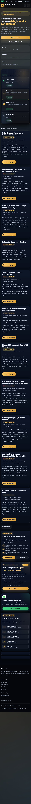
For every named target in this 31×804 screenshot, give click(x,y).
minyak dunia (6, 141)
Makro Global (4, 687)
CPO (7, 352)
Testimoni (22, 557)
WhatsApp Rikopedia (6, 700)
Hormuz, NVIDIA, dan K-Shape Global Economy (14, 207)
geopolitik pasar (15, 139)
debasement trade (18, 176)
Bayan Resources (7, 388)
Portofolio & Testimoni (15, 41)
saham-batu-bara (7, 463)
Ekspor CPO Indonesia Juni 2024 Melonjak (15, 346)
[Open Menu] (28, 5)
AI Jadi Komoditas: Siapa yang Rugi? (14, 491)
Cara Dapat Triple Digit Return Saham (13, 419)
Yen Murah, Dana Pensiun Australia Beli (12, 273)
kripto (9, 178)
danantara (5, 461)
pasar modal (23, 212)
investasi (22, 139)
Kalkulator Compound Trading (14, 242)
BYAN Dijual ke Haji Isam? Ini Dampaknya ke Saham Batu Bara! (15, 382)
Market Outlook (4, 682)
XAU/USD (5, 317)
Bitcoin (4, 176)
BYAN (13, 388)
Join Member (8, 557)
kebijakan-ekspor (13, 461)
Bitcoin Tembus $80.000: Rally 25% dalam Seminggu (14, 170)
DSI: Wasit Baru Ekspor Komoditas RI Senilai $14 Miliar (14, 455)
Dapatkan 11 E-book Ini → (15, 588)
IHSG (12, 212)
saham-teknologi (15, 499)
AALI (4, 352)
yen (12, 281)
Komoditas (3, 689)
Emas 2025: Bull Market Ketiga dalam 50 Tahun (14, 310)
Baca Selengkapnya (9, 162)
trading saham (13, 141)
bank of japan (6, 279)
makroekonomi (6, 281)
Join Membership (15, 37)
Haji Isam (5, 390)
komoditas (15, 315)
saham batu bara (12, 390)
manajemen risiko (20, 424)
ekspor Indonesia (13, 352)
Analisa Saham (4, 684)
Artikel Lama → (6, 526)
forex (19, 279)
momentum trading (7, 426)
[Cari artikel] (25, 5)
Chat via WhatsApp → (15, 608)
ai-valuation (6, 497)
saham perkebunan (7, 354)
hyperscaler (13, 497)
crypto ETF (10, 176)
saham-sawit (15, 463)
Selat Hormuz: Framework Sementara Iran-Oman (12, 134)
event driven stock (21, 388)
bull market (5, 315)
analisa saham (6, 139)
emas (10, 315)
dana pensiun (13, 279)
